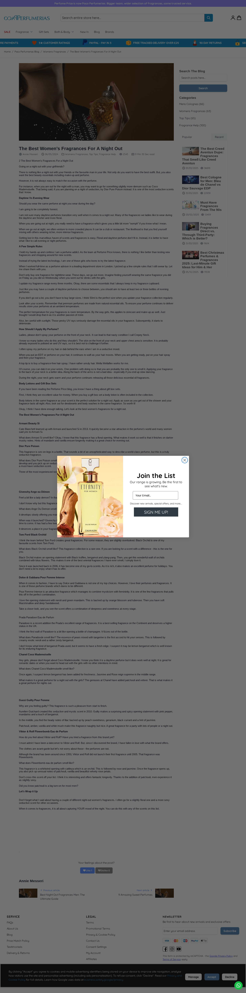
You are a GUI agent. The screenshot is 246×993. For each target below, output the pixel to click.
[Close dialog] (185, 460)
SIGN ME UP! (156, 512)
